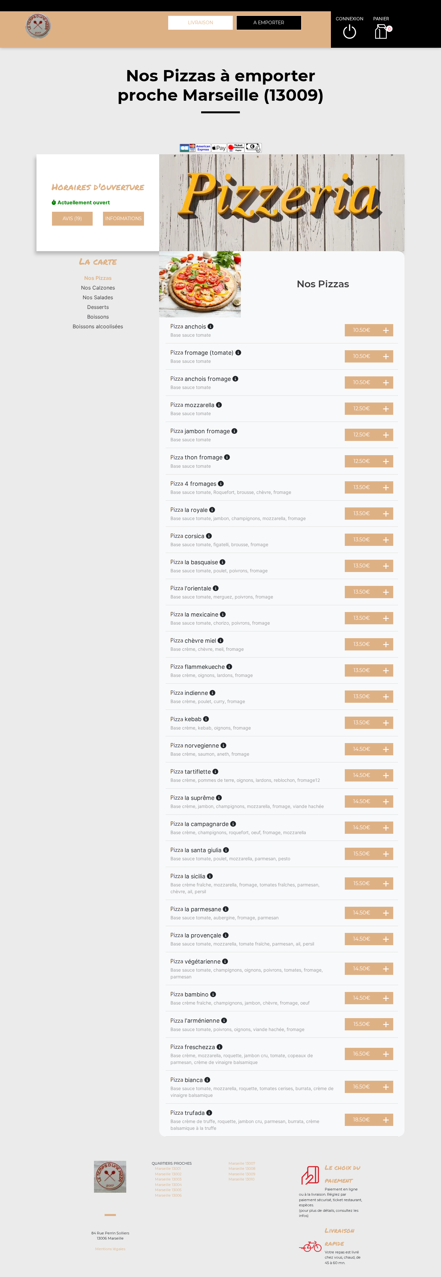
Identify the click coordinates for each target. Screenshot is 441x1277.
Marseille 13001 (168, 1168)
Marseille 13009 (242, 1174)
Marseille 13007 (242, 1163)
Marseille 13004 (168, 1184)
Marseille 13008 (242, 1168)
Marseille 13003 (168, 1179)
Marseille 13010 (241, 1179)
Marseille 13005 (168, 1190)
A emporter (268, 23)
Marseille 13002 (168, 1174)
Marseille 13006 (168, 1195)
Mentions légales (110, 1249)
